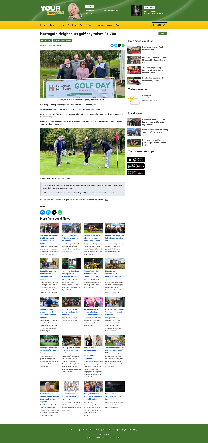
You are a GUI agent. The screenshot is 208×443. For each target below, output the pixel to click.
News (51, 25)
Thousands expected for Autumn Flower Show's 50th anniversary (114, 350)
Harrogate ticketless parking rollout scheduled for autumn (70, 273)
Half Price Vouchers (140, 41)
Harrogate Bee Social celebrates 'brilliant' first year (48, 350)
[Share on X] (119, 45)
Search (163, 34)
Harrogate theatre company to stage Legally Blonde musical (93, 312)
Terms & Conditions (109, 430)
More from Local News (63, 40)
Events (61, 25)
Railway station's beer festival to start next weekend (71, 350)
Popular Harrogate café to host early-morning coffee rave (114, 238)
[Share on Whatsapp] (123, 45)
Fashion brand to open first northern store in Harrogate (70, 396)
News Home (47, 40)
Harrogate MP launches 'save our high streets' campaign (114, 312)
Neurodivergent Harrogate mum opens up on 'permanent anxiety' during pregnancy (92, 353)
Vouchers (72, 25)
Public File (84, 430)
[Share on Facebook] (112, 45)
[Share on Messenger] (115, 45)
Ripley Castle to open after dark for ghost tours (114, 396)
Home (42, 25)
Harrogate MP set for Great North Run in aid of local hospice (93, 396)
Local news (135, 113)
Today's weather (138, 89)
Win (81, 25)
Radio (90, 25)
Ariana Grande (150, 11)
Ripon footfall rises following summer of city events (70, 238)
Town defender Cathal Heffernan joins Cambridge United (92, 273)
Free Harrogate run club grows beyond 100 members (71, 312)
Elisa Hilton (89, 11)
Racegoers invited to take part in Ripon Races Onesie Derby (92, 238)
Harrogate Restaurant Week (108, 25)
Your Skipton (123, 430)
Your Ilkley (133, 430)
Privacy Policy (95, 430)
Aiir (119, 438)
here (106, 200)
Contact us (74, 430)
